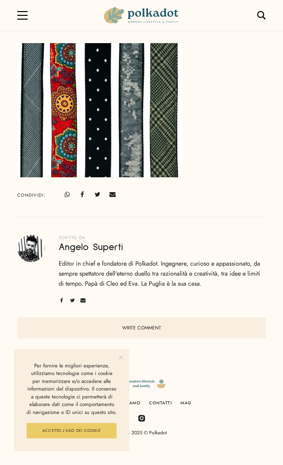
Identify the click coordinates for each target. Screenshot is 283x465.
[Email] (112, 194)
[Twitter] (97, 194)
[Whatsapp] (67, 194)
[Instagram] (142, 418)
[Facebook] (82, 194)
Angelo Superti (91, 247)
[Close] (121, 357)
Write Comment (141, 327)
